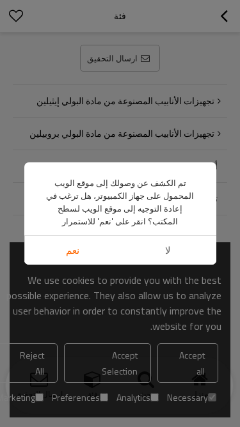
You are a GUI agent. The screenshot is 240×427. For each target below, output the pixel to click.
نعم (72, 250)
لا (168, 250)
